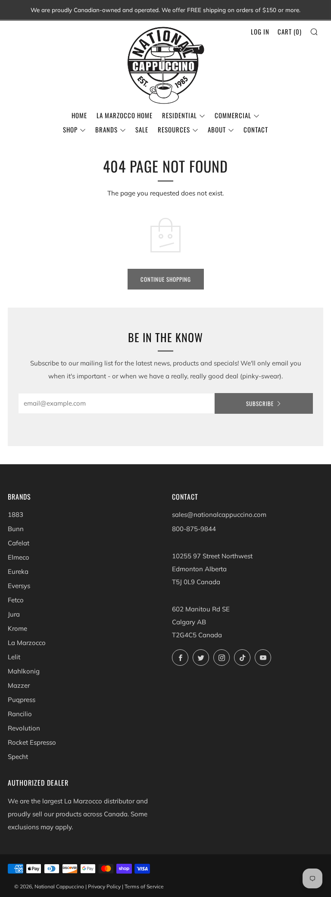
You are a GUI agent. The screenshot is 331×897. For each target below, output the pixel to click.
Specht (18, 756)
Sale (141, 129)
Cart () (290, 31)
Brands (106, 129)
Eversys (19, 586)
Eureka (18, 571)
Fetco (16, 600)
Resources (174, 129)
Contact (256, 129)
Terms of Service (144, 886)
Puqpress (21, 700)
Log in (260, 31)
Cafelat (18, 543)
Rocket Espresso (32, 742)
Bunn (16, 529)
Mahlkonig (24, 671)
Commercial (233, 115)
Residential (179, 115)
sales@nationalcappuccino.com (219, 514)
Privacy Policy (104, 886)
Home (79, 115)
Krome (17, 628)
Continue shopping (166, 279)
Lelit (14, 657)
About (217, 129)
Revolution (24, 728)
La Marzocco (27, 643)
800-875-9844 (194, 529)
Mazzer (19, 685)
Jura (14, 614)
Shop (70, 129)
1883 (15, 514)
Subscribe (260, 403)
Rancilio (20, 714)
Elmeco (18, 557)
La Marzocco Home (125, 115)
